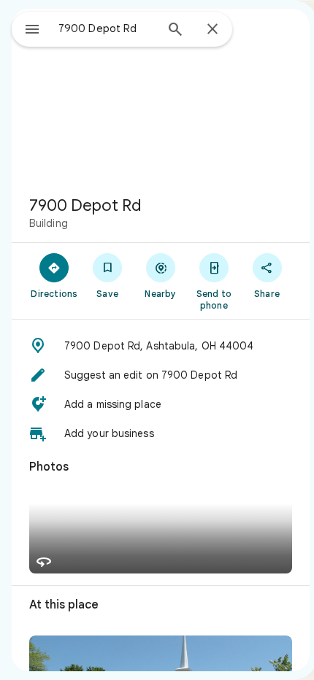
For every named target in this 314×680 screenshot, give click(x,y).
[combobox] (106, 28)
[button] (161, 345)
